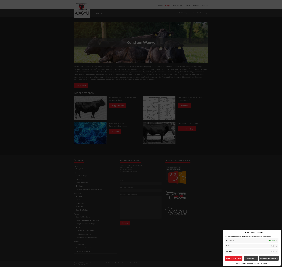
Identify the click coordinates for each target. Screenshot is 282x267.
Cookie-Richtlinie (241, 263)
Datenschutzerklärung (253, 263)
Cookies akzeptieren (233, 258)
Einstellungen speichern (268, 258)
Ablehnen (250, 258)
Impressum (264, 263)
